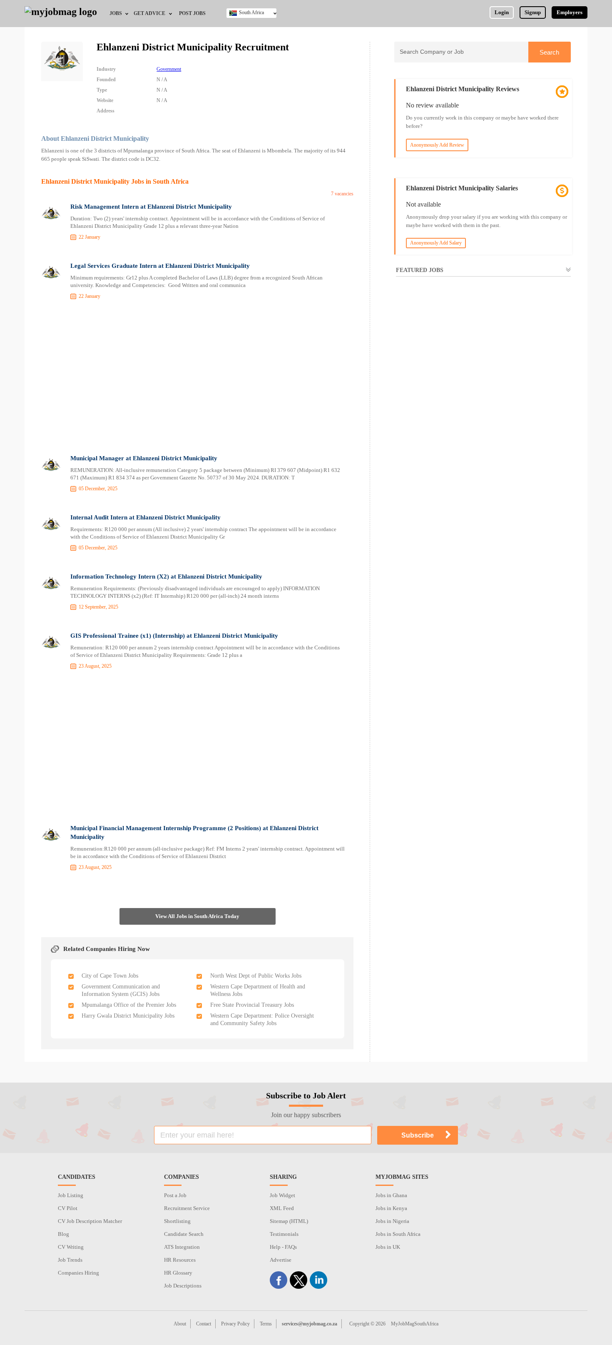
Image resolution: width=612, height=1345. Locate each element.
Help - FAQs (283, 1247)
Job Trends (70, 1260)
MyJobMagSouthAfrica (414, 1324)
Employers (569, 12)
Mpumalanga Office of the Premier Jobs (129, 1005)
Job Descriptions (183, 1286)
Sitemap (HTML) (289, 1221)
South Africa (251, 12)
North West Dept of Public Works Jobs (255, 976)
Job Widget (282, 1195)
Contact (203, 1324)
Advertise (280, 1260)
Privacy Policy (235, 1324)
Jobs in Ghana (391, 1195)
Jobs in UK (388, 1247)
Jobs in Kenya (391, 1208)
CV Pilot (67, 1208)
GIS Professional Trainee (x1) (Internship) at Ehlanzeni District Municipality (174, 635)
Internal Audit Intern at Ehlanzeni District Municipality (145, 517)
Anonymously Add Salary (436, 243)
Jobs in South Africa (398, 1234)
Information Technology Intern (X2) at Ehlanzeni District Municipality (166, 576)
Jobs (115, 13)
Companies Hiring (78, 1273)
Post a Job (175, 1195)
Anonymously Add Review (437, 145)
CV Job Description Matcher (90, 1221)
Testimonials (284, 1234)
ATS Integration (182, 1247)
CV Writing (71, 1247)
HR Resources (180, 1260)
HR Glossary (178, 1273)
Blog (63, 1234)
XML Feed (282, 1208)
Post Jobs (192, 13)
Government (169, 69)
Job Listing (70, 1195)
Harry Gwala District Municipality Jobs (128, 1016)
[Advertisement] (197, 378)
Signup (533, 12)
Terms (266, 1324)
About (180, 1324)
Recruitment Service (187, 1208)
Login (502, 12)
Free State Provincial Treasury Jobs (252, 1005)
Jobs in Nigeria (392, 1221)
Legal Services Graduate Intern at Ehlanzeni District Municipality (160, 265)
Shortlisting (177, 1221)
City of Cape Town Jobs (110, 976)
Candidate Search (184, 1234)
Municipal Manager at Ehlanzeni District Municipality (143, 458)
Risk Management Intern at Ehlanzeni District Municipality (151, 206)
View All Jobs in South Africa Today (197, 916)
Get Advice (149, 13)
